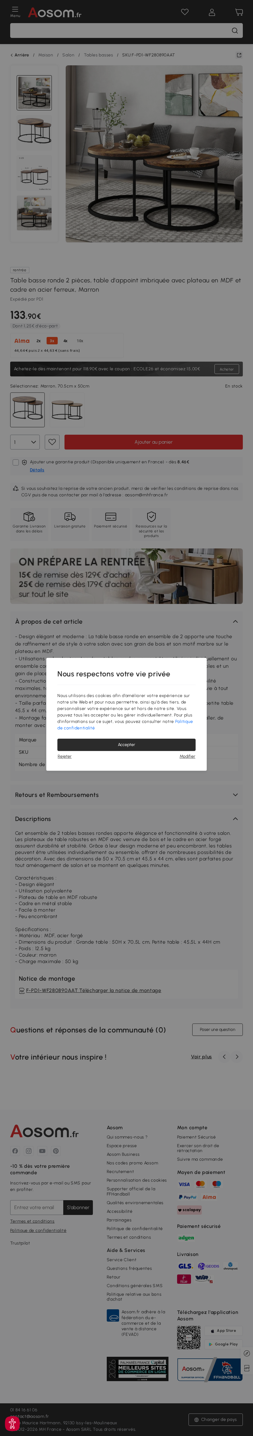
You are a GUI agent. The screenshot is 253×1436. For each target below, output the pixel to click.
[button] (12, 1423)
